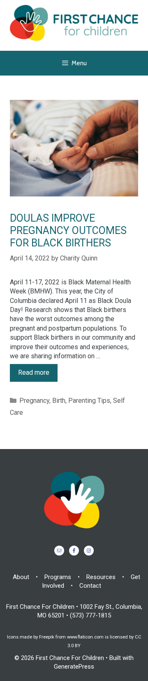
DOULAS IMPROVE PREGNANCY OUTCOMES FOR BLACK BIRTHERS (68, 230)
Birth (58, 400)
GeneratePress (74, 666)
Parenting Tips (89, 400)
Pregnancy (34, 400)
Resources (101, 577)
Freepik (46, 637)
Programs (57, 577)
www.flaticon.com (85, 637)
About (21, 577)
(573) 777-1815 (90, 615)
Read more (33, 372)
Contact (90, 585)
